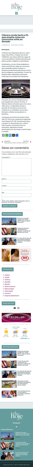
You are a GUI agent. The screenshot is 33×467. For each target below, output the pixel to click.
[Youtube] (15, 308)
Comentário (6, 157)
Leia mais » (17, 437)
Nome (4, 179)
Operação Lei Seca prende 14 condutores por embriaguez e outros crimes (24, 383)
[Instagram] (18, 308)
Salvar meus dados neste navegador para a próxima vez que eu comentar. (16, 201)
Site (3, 192)
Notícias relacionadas (12, 214)
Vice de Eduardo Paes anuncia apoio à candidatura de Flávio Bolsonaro (23, 393)
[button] (16, 13)
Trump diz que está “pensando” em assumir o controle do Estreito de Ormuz (23, 230)
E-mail (4, 185)
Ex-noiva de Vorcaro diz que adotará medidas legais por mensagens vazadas (24, 240)
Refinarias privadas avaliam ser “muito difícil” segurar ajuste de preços (23, 220)
